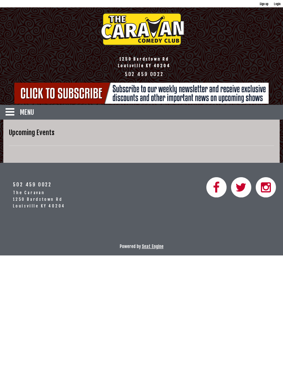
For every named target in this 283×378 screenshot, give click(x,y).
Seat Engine (153, 246)
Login (277, 4)
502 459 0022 (32, 184)
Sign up (263, 4)
